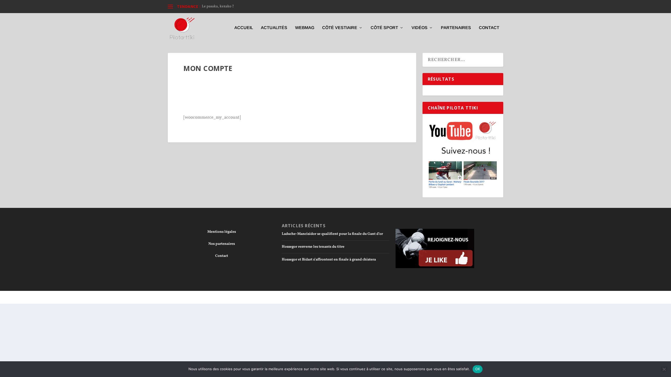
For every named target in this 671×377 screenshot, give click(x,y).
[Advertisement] (292, 96)
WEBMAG (304, 28)
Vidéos (420, 28)
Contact (489, 28)
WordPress (240, 297)
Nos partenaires (221, 243)
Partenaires (456, 28)
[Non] (664, 369)
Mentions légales (221, 231)
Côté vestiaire (339, 28)
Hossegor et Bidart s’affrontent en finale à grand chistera (329, 259)
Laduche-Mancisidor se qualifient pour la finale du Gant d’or (332, 233)
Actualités (274, 28)
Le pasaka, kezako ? (218, 6)
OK (477, 369)
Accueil (243, 28)
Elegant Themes (197, 297)
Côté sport (384, 28)
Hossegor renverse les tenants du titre (313, 246)
